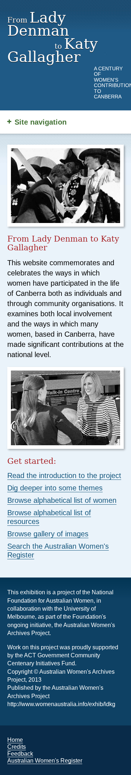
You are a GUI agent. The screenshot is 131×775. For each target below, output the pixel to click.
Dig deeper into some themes (55, 488)
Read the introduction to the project (64, 475)
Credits (16, 747)
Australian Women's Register (44, 761)
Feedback (20, 754)
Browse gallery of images (47, 534)
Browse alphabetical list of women (61, 500)
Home (15, 740)
